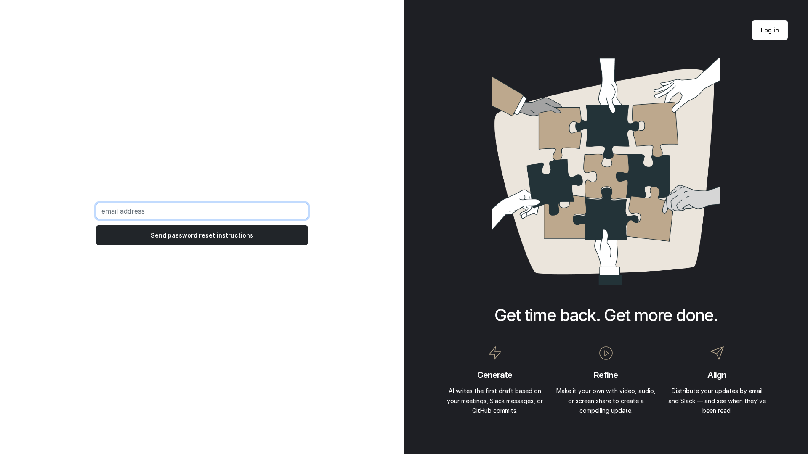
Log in (770, 30)
